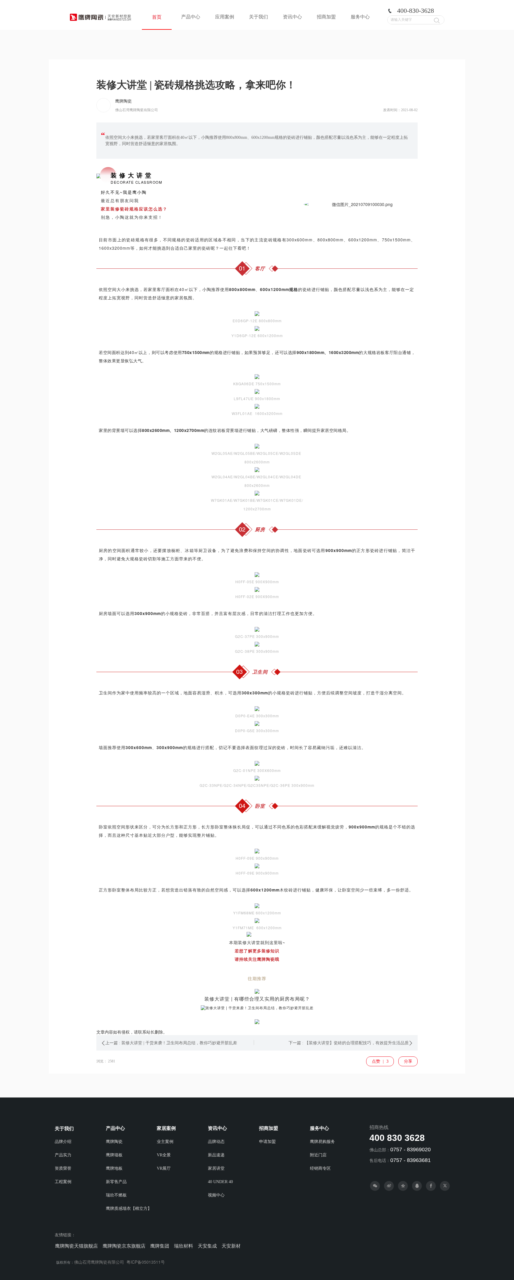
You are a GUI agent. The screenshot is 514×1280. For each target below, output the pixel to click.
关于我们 (258, 16)
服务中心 (360, 16)
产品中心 (190, 16)
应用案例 (224, 16)
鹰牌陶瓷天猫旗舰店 (76, 1245)
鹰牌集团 (159, 1245)
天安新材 (231, 1245)
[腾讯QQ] (417, 1186)
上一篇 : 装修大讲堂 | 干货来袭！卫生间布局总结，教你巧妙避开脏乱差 (171, 1043)
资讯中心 (292, 16)
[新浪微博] (389, 1186)
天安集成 (207, 1245)
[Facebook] (431, 1186)
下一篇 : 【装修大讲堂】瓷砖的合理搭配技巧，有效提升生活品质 (349, 1043)
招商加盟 (326, 16)
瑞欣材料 (183, 1245)
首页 (157, 17)
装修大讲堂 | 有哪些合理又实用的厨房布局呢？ (257, 998)
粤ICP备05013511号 (145, 1262)
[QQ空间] (403, 1186)
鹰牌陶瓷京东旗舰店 (124, 1245)
